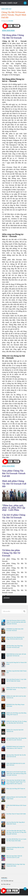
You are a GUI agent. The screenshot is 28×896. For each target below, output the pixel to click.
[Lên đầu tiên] (25, 888)
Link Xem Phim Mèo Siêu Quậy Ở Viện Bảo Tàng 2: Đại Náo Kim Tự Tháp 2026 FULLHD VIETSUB (16, 832)
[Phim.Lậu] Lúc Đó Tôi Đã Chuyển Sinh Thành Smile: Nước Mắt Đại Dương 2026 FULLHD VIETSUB (16, 773)
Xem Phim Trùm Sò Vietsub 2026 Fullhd (16, 813)
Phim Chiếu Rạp (9, 3)
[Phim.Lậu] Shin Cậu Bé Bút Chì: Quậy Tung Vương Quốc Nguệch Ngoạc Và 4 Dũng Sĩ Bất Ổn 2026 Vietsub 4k (15, 782)
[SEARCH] (24, 611)
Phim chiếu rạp (6, 8)
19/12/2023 (10, 20)
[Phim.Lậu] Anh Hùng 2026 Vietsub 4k (15, 788)
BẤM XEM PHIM (8, 30)
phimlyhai (6, 598)
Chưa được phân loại (8, 880)
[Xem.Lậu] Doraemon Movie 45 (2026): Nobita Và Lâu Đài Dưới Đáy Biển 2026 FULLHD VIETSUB (16, 622)
